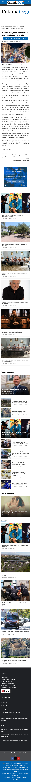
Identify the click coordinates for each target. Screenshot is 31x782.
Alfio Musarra (5, 514)
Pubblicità (4, 705)
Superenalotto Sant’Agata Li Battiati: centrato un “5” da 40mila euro (19, 474)
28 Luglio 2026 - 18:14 (13, 514)
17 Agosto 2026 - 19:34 (12, 276)
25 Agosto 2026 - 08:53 (12, 393)
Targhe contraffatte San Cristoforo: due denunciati (19, 463)
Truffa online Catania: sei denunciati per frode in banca (20, 443)
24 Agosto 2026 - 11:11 (23, 466)
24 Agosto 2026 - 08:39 (23, 486)
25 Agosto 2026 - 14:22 (12, 218)
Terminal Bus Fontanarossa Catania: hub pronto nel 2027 (19, 402)
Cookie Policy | (8, 777)
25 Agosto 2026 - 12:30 (23, 445)
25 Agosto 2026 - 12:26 (23, 456)
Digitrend (14, 771)
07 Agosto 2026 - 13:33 (12, 363)
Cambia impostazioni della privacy (10, 712)
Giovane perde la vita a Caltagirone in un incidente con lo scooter (20, 453)
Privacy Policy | (16, 777)
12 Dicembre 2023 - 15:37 (15, 41)
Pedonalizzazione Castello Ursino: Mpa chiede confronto (20, 412)
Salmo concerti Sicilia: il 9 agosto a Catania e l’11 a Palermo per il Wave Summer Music (15, 331)
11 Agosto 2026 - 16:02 (12, 305)
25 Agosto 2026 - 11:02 (23, 414)
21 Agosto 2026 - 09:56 (12, 247)
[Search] (28, 2)
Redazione (6, 41)
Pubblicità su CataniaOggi (18, 752)
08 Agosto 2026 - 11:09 (12, 334)
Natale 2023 (8, 149)
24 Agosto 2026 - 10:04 (23, 477)
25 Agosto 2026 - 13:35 (23, 404)
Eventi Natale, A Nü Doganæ (21, 159)
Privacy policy (5, 709)
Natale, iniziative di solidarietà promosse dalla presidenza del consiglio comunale (15, 155)
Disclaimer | (24, 777)
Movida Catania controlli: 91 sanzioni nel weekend (19, 484)
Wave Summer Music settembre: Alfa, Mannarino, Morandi (12, 215)
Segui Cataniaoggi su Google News (15, 38)
